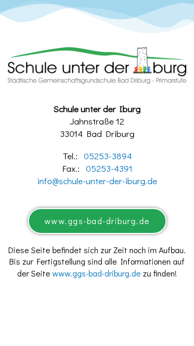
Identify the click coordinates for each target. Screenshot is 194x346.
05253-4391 (109, 168)
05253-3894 (108, 156)
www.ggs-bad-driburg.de (96, 273)
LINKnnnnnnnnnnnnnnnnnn (97, 294)
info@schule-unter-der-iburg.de (97, 181)
